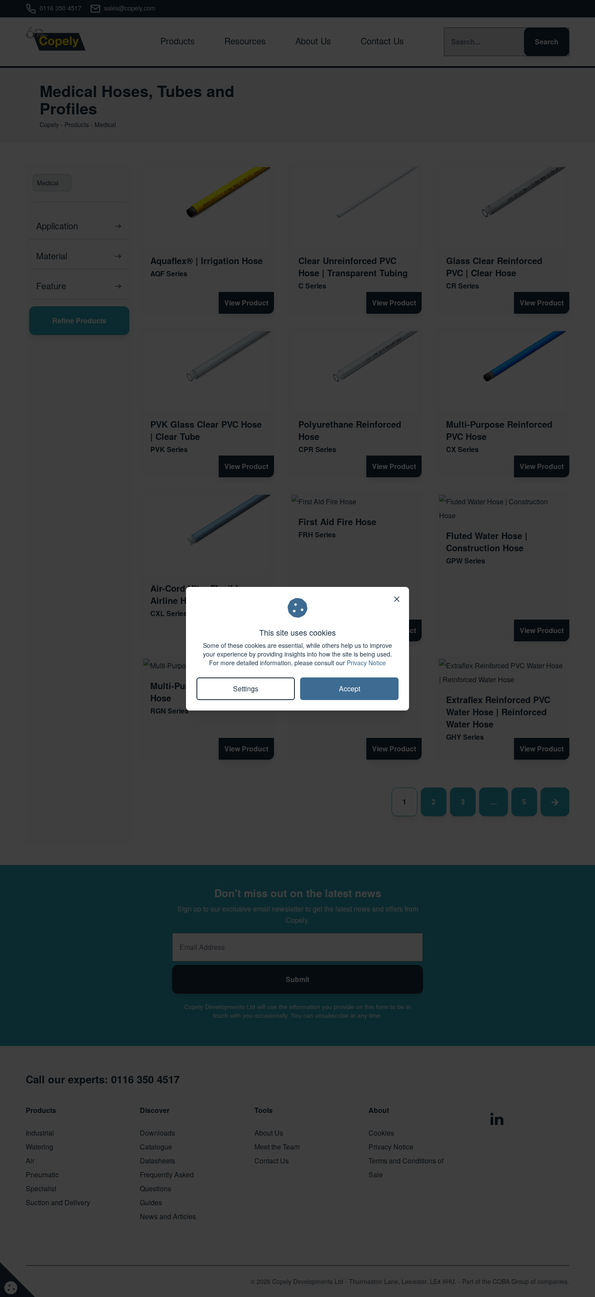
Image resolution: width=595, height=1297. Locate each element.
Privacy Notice (366, 662)
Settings (245, 689)
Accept (349, 689)
